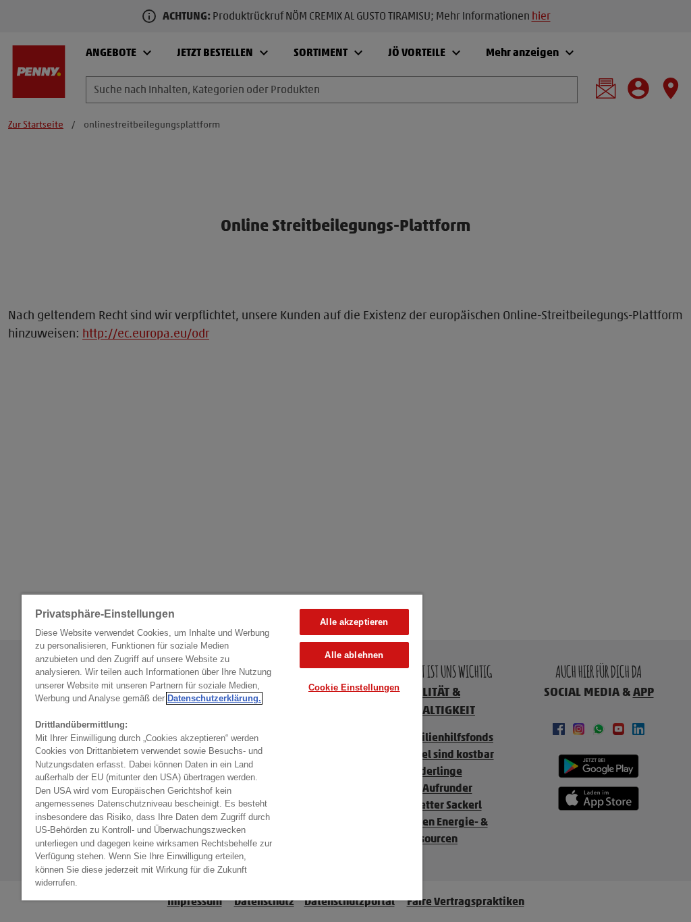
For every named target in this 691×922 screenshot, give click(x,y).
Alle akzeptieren (354, 622)
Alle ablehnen (354, 655)
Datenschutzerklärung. (214, 698)
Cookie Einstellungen (354, 687)
